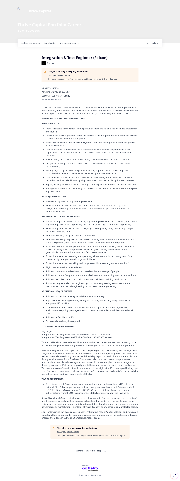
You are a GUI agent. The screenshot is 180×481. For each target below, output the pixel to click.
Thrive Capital (39, 11)
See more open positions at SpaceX (90, 450)
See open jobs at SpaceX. (59, 75)
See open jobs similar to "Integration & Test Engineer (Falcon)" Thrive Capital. (82, 79)
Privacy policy (84, 475)
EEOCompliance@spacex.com (84, 417)
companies (30, 43)
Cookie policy (96, 475)
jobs (49, 43)
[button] (174, 475)
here (125, 392)
